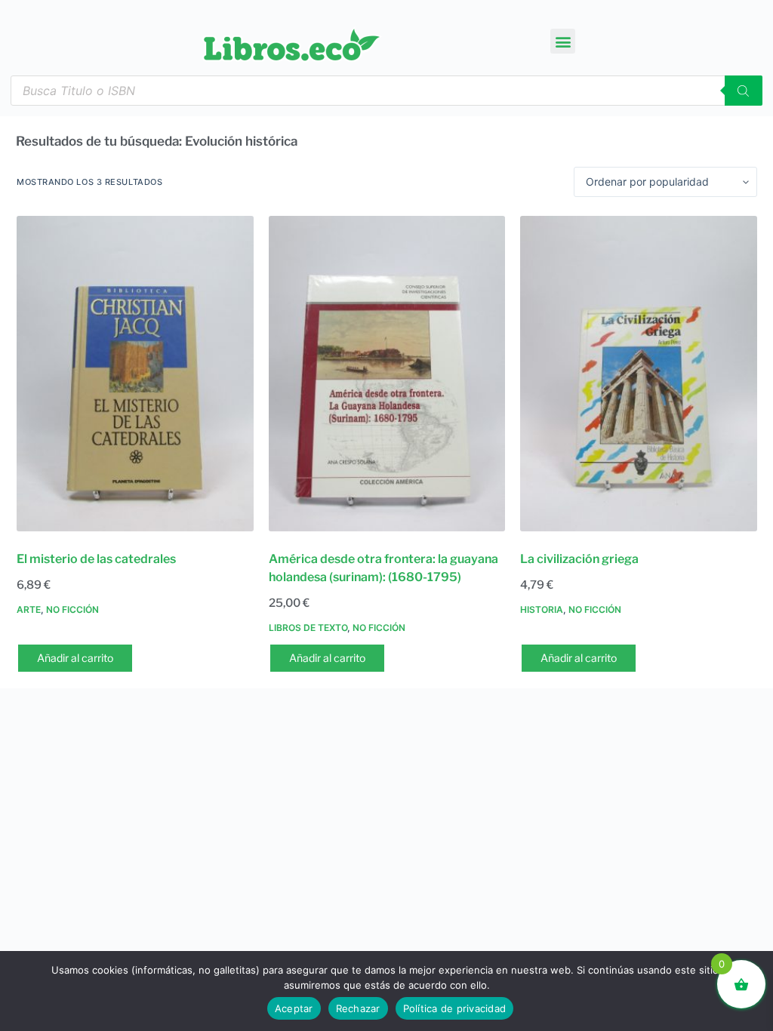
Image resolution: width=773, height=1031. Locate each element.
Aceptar (294, 1008)
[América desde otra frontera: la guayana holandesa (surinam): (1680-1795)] (387, 373)
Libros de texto (308, 627)
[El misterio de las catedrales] (135, 373)
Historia (541, 609)
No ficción (72, 609)
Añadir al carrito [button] (75, 657)
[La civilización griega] (638, 373)
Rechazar (358, 1008)
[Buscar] (743, 90)
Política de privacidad (455, 1008)
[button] (562, 41)
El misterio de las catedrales (96, 559)
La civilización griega (579, 559)
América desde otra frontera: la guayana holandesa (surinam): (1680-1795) (383, 568)
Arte (29, 609)
